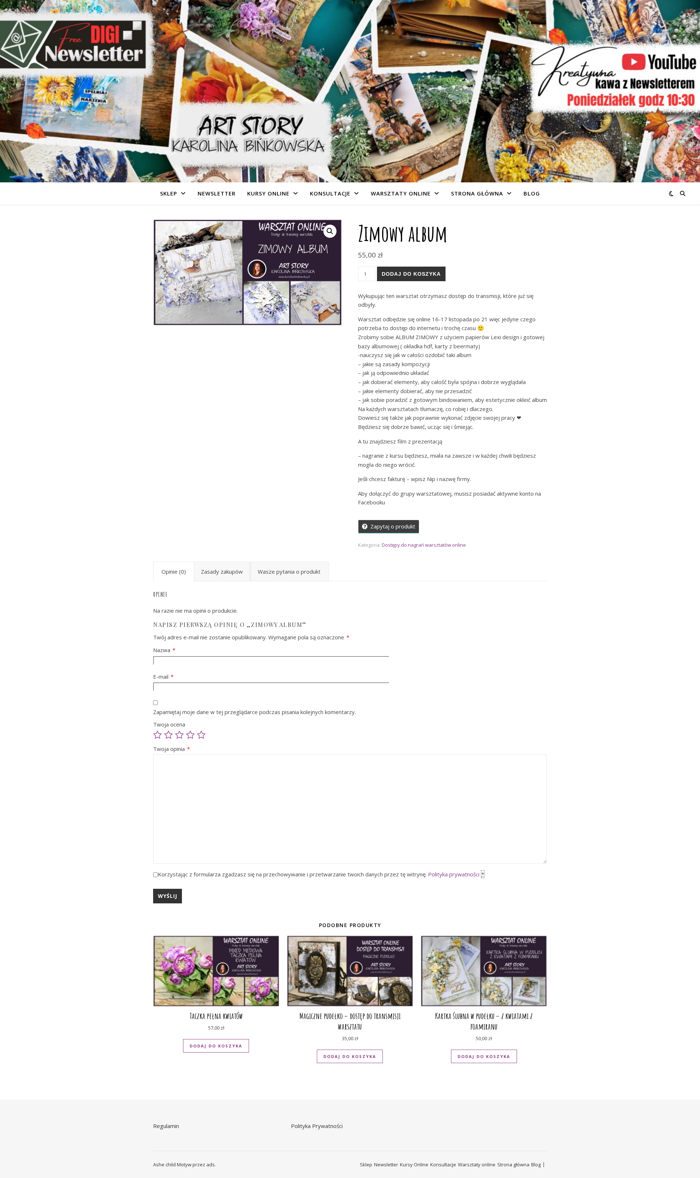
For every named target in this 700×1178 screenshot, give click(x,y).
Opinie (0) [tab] (174, 571)
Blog (532, 193)
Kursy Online (268, 193)
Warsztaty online (401, 193)
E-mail (163, 676)
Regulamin (166, 1125)
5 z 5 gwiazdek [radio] (201, 735)
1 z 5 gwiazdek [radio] (157, 735)
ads (210, 1164)
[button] (330, 231)
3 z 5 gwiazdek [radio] (179, 735)
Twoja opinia (171, 748)
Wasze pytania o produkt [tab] (289, 571)
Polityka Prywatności (317, 1125)
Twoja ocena (169, 724)
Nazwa (164, 650)
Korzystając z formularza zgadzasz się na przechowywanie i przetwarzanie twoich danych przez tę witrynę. (321, 874)
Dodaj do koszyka (411, 274)
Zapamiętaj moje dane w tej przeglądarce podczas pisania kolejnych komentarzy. (254, 712)
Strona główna (477, 193)
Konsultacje (330, 193)
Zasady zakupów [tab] (222, 571)
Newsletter (217, 193)
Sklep (168, 193)
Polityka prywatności (453, 874)
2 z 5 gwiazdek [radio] (168, 735)
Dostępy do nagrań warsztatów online (424, 545)
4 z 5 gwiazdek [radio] (190, 735)
